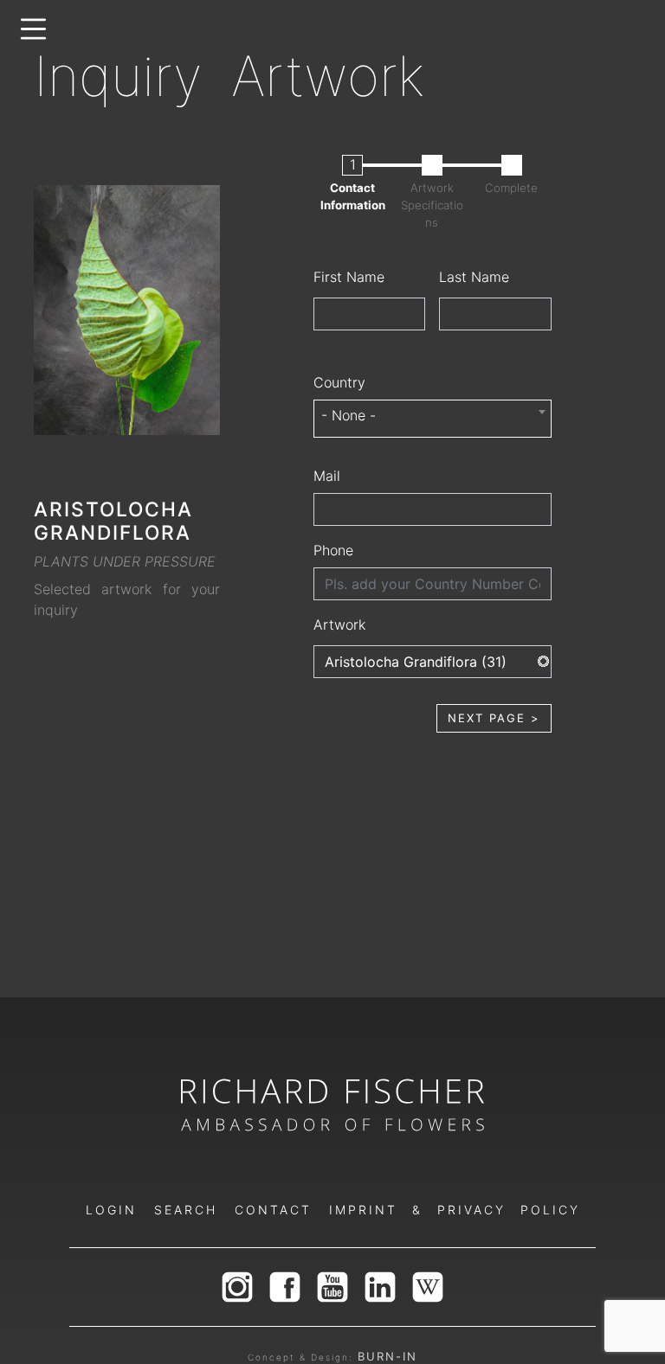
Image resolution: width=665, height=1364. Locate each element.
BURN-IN (387, 1356)
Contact (273, 1209)
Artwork (339, 624)
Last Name (474, 276)
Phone (333, 550)
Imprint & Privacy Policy (454, 1209)
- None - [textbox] (348, 415)
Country (339, 382)
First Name (348, 276)
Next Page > (494, 718)
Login (111, 1209)
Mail (326, 475)
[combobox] (432, 419)
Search (185, 1209)
